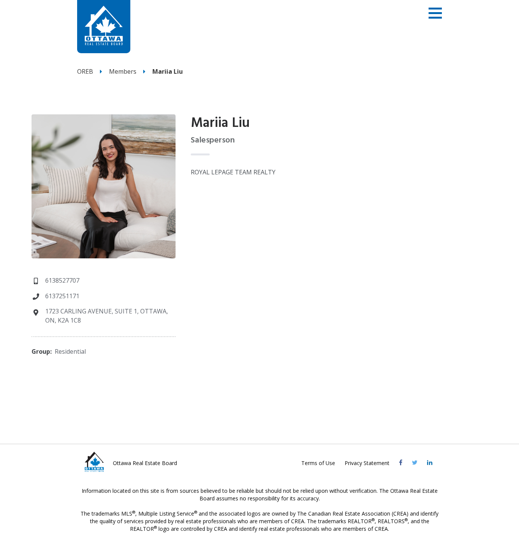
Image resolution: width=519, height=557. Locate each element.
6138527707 (62, 280)
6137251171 (62, 296)
